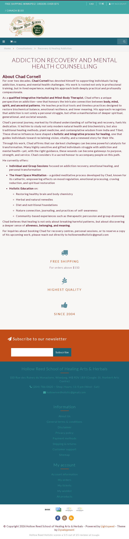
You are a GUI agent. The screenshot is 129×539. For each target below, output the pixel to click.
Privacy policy (64, 432)
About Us (65, 416)
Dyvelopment (66, 529)
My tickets (65, 485)
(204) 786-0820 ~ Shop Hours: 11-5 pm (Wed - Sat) (66, 386)
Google (96, 535)
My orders (64, 479)
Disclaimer (65, 427)
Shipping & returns (64, 443)
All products (64, 496)
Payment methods (64, 438)
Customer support (64, 449)
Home (7, 48)
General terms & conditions (64, 421)
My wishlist (64, 490)
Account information (64, 474)
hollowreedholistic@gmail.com (66, 392)
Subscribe (62, 352)
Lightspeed (108, 526)
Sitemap (64, 454)
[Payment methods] (47, 509)
